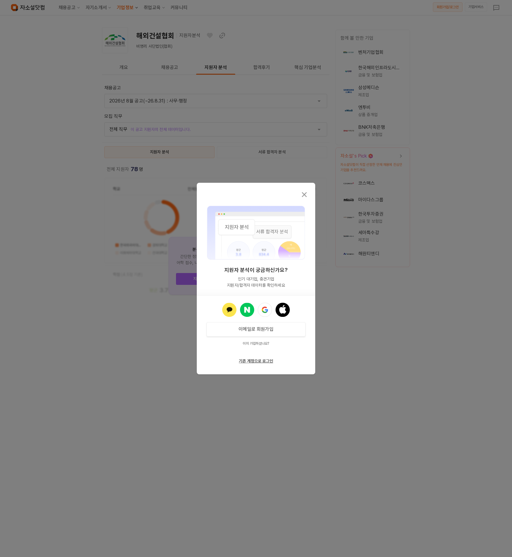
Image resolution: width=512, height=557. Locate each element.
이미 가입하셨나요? (256, 343)
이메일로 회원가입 (256, 329)
